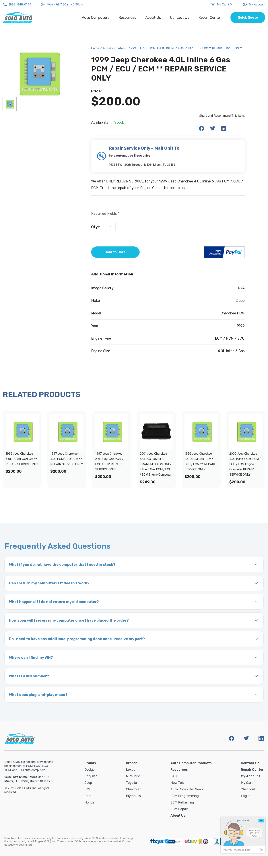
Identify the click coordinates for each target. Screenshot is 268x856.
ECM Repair (179, 809)
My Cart (247, 783)
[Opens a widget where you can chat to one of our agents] (243, 835)
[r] (10, 104)
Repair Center (209, 17)
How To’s (177, 783)
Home (95, 48)
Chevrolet (133, 789)
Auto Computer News (186, 789)
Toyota (131, 783)
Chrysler (90, 776)
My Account (257, 4)
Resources (127, 17)
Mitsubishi (133, 776)
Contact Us (179, 17)
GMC (88, 789)
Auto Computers (95, 17)
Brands (90, 763)
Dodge (89, 770)
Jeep (88, 783)
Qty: (95, 227)
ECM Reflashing (182, 802)
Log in (245, 796)
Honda (89, 802)
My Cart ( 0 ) (225, 4)
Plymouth (133, 796)
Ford (88, 796)
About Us (153, 17)
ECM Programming (184, 796)
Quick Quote (248, 17)
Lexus (130, 770)
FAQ (173, 776)
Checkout (248, 789)
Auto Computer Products (191, 763)
